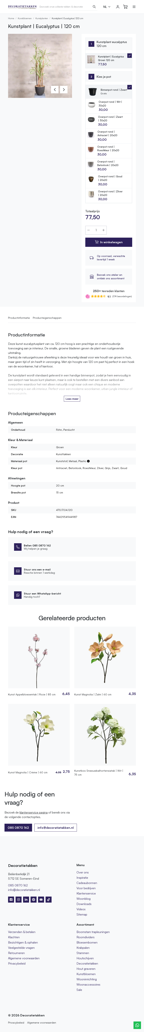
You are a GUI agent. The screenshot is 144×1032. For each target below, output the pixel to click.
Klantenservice (86, 893)
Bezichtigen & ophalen (23, 942)
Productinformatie (19, 317)
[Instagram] (19, 900)
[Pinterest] (34, 900)
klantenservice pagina (34, 812)
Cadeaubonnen (86, 883)
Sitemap (81, 914)
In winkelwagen (111, 242)
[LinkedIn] (26, 900)
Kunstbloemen (25, 18)
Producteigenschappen (47, 317)
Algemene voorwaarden (24, 958)
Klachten (14, 937)
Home (11, 18)
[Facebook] (11, 900)
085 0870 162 (18, 885)
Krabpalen (83, 948)
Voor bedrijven (86, 888)
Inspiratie (82, 877)
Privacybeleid (17, 963)
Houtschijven (85, 958)
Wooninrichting (86, 979)
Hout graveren (85, 969)
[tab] (109, 105)
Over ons (82, 872)
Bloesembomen (87, 942)
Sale (79, 990)
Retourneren (16, 953)
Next (64, 89)
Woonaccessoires (88, 984)
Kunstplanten (41, 18)
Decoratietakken (87, 963)
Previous (54, 89)
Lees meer (72, 398)
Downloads (84, 904)
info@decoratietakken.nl (56, 828)
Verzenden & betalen (21, 932)
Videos (81, 909)
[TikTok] (49, 900)
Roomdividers (85, 937)
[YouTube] (41, 900)
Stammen (82, 953)
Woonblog (83, 899)
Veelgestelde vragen (21, 948)
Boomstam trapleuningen (93, 932)
